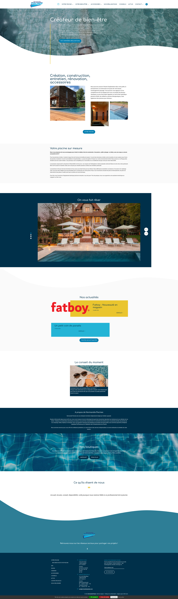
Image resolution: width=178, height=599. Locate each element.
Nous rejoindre (56, 583)
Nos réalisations (110, 4)
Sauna (53, 568)
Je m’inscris (109, 572)
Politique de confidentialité (110, 593)
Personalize (114, 597)
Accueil (58, 4)
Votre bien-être (81, 4)
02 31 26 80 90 (82, 564)
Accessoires (95, 4)
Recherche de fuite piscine (60, 562)
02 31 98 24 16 (82, 579)
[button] (30, 233)
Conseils (122, 4)
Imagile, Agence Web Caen (122, 593)
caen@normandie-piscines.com (86, 589)
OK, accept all (94, 597)
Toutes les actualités (89, 340)
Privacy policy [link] (121, 597)
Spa (52, 565)
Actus (130, 4)
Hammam (53, 570)
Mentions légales (100, 593)
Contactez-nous (56, 580)
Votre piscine (67, 4)
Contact (138, 4)
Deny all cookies (105, 597)
